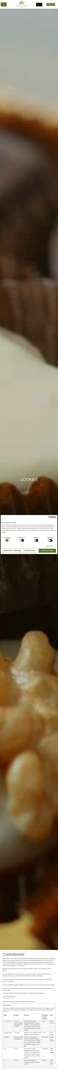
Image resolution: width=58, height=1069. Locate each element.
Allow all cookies (47, 550)
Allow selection (29, 550)
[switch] (22, 540)
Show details (49, 546)
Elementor (16, 1021)
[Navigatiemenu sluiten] (4, 4)
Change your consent (8, 998)
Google (16, 1048)
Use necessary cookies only (11, 550)
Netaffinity (16, 1026)
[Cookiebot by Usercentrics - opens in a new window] (49, 517)
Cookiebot (32, 1001)
